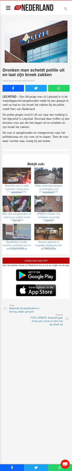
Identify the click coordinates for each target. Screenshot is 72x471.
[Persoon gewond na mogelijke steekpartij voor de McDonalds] (48, 232)
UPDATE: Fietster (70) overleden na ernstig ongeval (48, 217)
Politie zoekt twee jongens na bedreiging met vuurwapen (48, 189)
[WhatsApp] (58, 88)
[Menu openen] (8, 7)
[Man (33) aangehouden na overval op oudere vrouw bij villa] (17, 204)
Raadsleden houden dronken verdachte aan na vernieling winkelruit (17, 245)
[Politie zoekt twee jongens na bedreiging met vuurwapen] (48, 176)
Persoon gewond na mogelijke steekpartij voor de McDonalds (48, 245)
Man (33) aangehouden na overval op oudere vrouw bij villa (17, 217)
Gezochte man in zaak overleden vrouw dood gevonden (17, 189)
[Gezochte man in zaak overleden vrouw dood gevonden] (17, 176)
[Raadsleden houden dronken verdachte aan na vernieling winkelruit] (17, 232)
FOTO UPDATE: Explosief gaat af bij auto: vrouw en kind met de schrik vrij (46, 319)
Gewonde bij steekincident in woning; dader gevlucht (24, 308)
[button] (65, 464)
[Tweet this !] (36, 88)
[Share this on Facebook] (13, 88)
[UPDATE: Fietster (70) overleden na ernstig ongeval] (48, 204)
